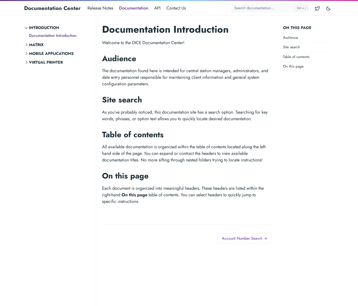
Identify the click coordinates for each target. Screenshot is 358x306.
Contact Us (176, 8)
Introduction (44, 27)
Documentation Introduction (52, 35)
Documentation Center (52, 8)
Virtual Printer (46, 62)
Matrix (36, 45)
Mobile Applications (51, 53)
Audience (290, 37)
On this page (293, 66)
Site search (291, 47)
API (157, 8)
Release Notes (100, 8)
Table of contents (296, 56)
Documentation (133, 8)
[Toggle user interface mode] (328, 8)
